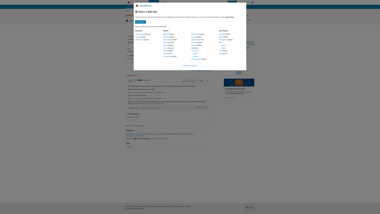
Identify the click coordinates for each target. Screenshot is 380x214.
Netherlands (195, 34)
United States (139, 40)
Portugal (193, 42)
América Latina (139, 34)
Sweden (193, 45)
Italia (164, 53)
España (165, 42)
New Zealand (223, 40)
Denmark (166, 37)
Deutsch (195, 51)
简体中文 (223, 45)
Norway (193, 37)
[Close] (244, 5)
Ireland (165, 51)
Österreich (194, 40)
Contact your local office (190, 65)
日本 (220, 51)
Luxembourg (167, 56)
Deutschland (167, 40)
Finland (165, 45)
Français (195, 56)
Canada (137, 37)
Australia (222, 34)
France (165, 48)
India (220, 37)
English (195, 53)
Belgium (165, 34)
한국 (220, 53)
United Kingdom (196, 59)
